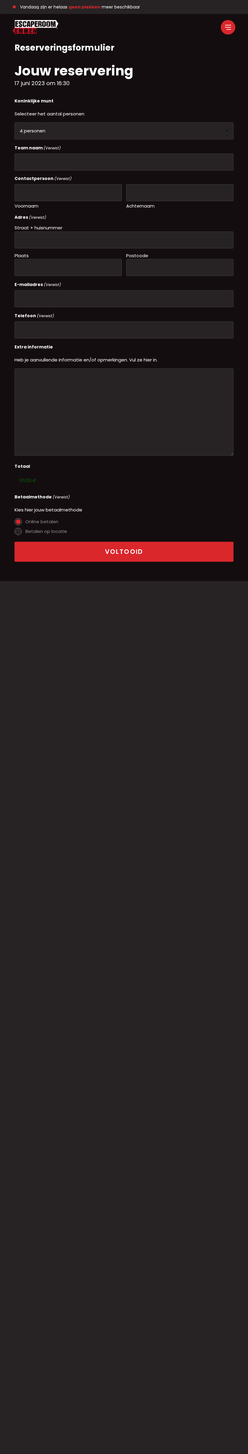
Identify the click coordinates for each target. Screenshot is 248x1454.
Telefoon (34, 316)
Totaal (22, 466)
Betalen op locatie (46, 531)
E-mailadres (38, 284)
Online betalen (41, 521)
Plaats (22, 255)
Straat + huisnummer (38, 228)
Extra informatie (34, 347)
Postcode (137, 255)
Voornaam (26, 206)
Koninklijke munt (34, 101)
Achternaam (140, 206)
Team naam (38, 148)
